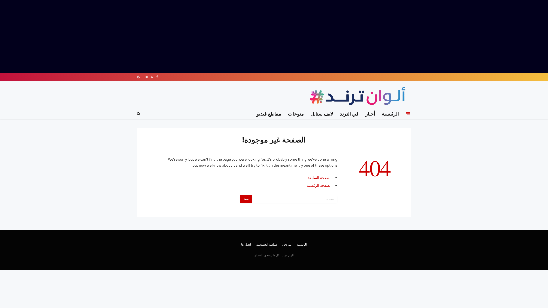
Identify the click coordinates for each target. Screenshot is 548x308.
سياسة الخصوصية (266, 244)
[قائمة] (408, 113)
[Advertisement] (274, 36)
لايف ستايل (322, 113)
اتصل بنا (246, 244)
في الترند (349, 113)
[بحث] (139, 113)
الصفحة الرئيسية (319, 185)
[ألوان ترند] (358, 96)
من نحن (287, 244)
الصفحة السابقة (320, 177)
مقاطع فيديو (268, 113)
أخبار (370, 113)
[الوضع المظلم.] (139, 77)
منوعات (296, 113)
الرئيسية (390, 113)
